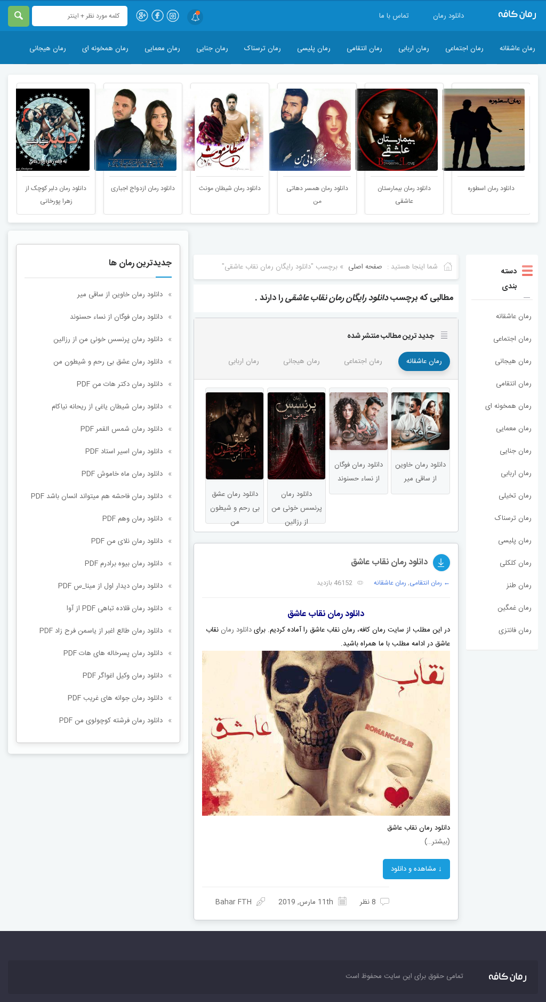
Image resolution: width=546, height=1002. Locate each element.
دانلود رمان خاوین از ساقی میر (120, 295)
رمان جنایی (212, 48)
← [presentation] (24, 129)
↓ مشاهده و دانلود (416, 869)
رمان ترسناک (262, 48)
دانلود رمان (448, 16)
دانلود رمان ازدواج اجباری (143, 188)
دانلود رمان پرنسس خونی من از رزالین (108, 339)
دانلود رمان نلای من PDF (127, 541)
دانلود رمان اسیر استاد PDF (124, 451)
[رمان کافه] (511, 15)
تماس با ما (394, 16)
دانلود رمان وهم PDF (132, 519)
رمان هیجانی (47, 48)
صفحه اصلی (365, 267)
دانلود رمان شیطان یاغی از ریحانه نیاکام (107, 407)
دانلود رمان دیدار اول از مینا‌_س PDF (110, 586)
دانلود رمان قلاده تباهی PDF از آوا (115, 608)
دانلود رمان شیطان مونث (230, 188)
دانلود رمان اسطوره (491, 188)
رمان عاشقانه (517, 48)
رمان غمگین (514, 608)
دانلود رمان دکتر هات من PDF (120, 384)
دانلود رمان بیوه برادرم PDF (124, 564)
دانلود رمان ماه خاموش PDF (122, 474)
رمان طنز (519, 585)
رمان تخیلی (515, 496)
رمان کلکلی (516, 563)
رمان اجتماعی (464, 48)
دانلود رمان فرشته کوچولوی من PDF (111, 721)
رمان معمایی (162, 48)
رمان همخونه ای (105, 48)
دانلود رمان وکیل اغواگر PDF (123, 676)
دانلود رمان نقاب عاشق (389, 562)
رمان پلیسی (314, 48)
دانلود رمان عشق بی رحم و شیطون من (108, 362)
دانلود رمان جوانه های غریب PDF (115, 698)
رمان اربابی (413, 48)
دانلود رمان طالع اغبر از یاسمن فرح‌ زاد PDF (101, 631)
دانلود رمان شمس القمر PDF (122, 429)
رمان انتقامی (364, 48)
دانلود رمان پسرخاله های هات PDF (113, 653)
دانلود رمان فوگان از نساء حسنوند (116, 317)
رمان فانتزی (515, 630)
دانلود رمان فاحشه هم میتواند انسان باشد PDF (97, 496)
